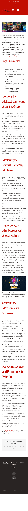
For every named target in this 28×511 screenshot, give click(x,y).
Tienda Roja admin (9, 430)
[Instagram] (14, 478)
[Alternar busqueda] (18, 10)
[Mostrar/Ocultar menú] (24, 10)
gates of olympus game (15, 56)
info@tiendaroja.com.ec (14, 1)
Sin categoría (9, 431)
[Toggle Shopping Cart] (13, 10)
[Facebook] (14, 473)
